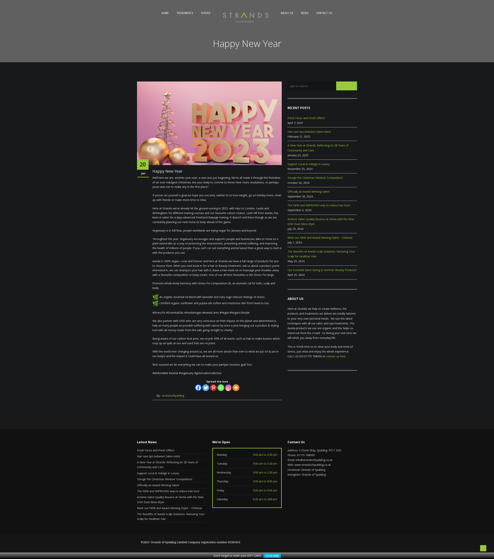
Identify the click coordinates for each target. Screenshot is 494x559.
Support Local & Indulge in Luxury (309, 164)
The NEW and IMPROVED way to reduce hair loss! (319, 205)
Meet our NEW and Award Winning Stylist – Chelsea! (320, 237)
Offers (206, 13)
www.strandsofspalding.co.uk (312, 465)
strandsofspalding (173, 395)
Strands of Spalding (313, 470)
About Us (287, 13)
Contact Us (324, 13)
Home (165, 13)
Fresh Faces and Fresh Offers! (306, 118)
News (305, 13)
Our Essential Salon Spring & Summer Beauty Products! (322, 270)
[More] (236, 387)
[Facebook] (198, 387)
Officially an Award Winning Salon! (309, 191)
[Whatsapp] (220, 387)
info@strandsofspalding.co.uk (314, 460)
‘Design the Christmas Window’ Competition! (315, 178)
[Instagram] (228, 387)
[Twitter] (205, 387)
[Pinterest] (213, 387)
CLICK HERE (272, 555)
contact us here (336, 356)
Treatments (185, 13)
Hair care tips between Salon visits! (309, 131)
